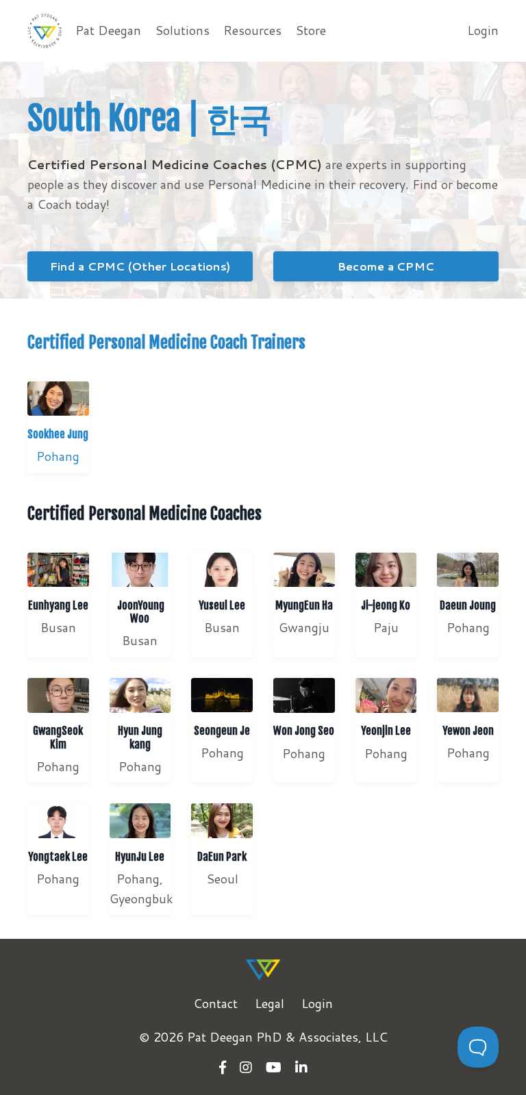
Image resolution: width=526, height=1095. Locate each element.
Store (310, 30)
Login (483, 30)
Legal (269, 1003)
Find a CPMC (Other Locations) (140, 266)
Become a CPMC (386, 266)
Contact (215, 1003)
